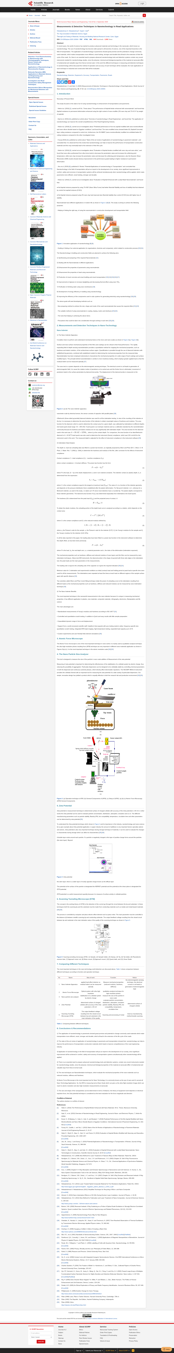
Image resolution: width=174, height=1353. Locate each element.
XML (90, 39)
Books (67, 10)
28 (115, 413)
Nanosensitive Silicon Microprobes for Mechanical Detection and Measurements (40, 89)
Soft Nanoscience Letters (38, 194)
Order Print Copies (106, 1332)
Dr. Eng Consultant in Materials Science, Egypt (72, 34)
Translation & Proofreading (108, 1335)
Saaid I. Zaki (84, 31)
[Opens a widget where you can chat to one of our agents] (166, 1349)
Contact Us (32, 125)
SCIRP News (110, 1350)
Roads (110, 75)
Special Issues (83, 1344)
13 (107, 277)
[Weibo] (48, 374)
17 (118, 277)
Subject (60, 1332)
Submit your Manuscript (93, 1350)
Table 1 (118, 969)
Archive (32, 34)
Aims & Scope (34, 26)
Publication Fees (35, 42)
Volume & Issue (105, 1341)
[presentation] (79, 432)
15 (112, 277)
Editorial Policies (84, 1332)
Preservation (133, 1335)
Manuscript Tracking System (109, 1329)
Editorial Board (35, 38)
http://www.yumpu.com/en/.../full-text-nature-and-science (79, 1203)
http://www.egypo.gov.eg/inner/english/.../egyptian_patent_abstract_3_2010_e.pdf (87, 1186)
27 (85, 361)
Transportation (94, 75)
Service (103, 1327)
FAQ (30, 129)
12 (97, 258)
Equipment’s (79, 75)
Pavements (103, 75)
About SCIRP (84, 1327)
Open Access (133, 1329)
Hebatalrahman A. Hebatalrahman (68, 31)
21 (135, 306)
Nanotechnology (62, 75)
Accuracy (86, 75)
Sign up (78, 1350)
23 (113, 311)
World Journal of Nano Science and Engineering (72, 22)
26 (113, 320)
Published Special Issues (37, 106)
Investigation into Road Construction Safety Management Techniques (39, 82)
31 (122, 565)
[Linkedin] (41, 374)
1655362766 (36, 392)
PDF (81, 39)
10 (139, 248)
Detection (71, 75)
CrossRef (68, 1124)
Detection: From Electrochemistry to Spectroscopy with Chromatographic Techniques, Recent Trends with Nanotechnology (39, 60)
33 (65, 586)
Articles (44, 10)
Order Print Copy (34, 121)
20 (135, 296)
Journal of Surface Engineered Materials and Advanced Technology (40, 269)
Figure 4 (97, 824)
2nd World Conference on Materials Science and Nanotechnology (38, 345)
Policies (132, 1327)
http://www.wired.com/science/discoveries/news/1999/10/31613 (81, 1294)
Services (99, 10)
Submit (111, 10)
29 (139, 438)
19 (132, 296)
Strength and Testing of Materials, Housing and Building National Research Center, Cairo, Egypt (87, 36)
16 (115, 277)
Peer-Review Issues (85, 1338)
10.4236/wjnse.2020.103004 (69, 39)
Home (33, 10)
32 (75, 576)
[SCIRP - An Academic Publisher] (40, 3)
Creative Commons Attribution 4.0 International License (102, 1318)
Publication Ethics (134, 1332)
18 (94, 287)
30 (119, 565)
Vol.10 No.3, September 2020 (98, 22)
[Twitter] (29, 374)
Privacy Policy (133, 1341)
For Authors (83, 1335)
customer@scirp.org (38, 385)
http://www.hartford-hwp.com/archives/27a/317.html (77, 1217)
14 (110, 277)
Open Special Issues (36, 102)
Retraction (132, 1338)
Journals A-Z (62, 1329)
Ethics (81, 1329)
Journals (55, 10)
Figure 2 (126, 340)
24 (116, 311)
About (87, 10)
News (77, 10)
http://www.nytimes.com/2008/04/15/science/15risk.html (79, 1232)
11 (142, 248)
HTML (86, 39)
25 (110, 320)
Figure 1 (103, 202)
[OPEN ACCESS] (121, 3)
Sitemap (61, 1338)
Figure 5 (127, 920)
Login (142, 3)
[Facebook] (35, 374)
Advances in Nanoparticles (38, 320)
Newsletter (32, 117)
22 (137, 306)
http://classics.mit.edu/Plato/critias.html (73, 1305)
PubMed (127, 1234)
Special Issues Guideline (37, 110)
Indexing (33, 46)
